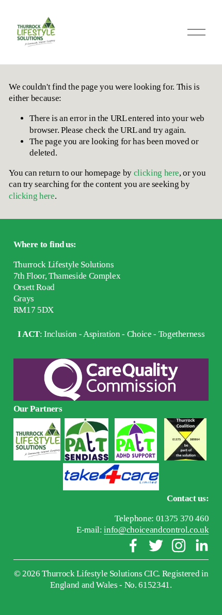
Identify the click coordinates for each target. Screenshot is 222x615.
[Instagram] (178, 545)
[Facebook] (133, 545)
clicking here (157, 173)
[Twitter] (156, 545)
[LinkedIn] (201, 545)
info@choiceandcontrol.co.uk (156, 530)
